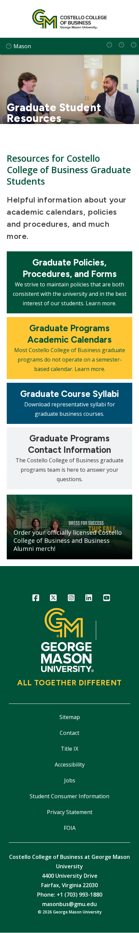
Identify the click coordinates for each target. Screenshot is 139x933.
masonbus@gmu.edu (69, 904)
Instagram (71, 599)
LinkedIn (89, 599)
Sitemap (69, 717)
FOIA (70, 828)
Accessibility (70, 764)
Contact (69, 733)
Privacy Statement (69, 812)
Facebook (35, 599)
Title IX (69, 748)
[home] (109, 45)
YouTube (106, 599)
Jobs (69, 780)
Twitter (53, 599)
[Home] (69, 19)
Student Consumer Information (69, 796)
